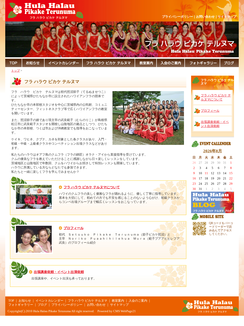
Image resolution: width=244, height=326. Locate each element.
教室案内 (118, 300)
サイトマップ (227, 16)
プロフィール (74, 228)
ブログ (42, 304)
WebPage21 (128, 311)
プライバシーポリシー (177, 16)
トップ (15, 70)
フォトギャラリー (20, 304)
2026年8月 (212, 151)
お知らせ (25, 300)
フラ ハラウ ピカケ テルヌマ (87, 300)
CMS (116, 311)
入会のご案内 (138, 300)
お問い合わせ (205, 16)
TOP (11, 300)
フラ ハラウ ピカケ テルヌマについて (92, 187)
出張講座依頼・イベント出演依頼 (59, 272)
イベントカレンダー (49, 300)
